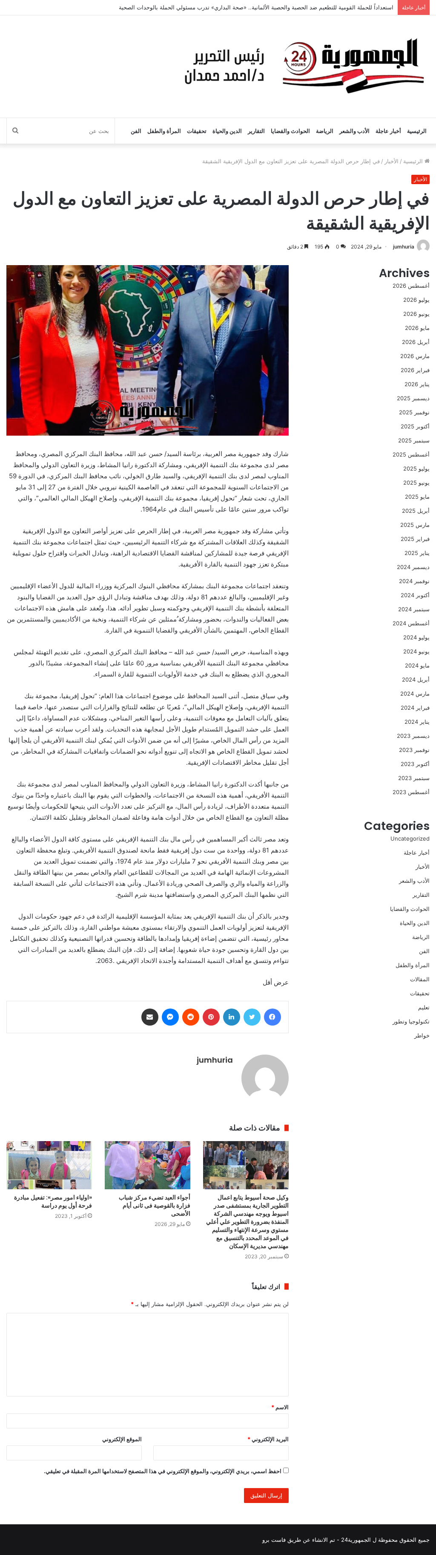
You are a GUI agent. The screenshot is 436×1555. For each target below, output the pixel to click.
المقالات (420, 979)
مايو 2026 (417, 327)
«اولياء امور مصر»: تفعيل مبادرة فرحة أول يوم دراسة (53, 1201)
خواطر (422, 1035)
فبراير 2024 (415, 707)
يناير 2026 (417, 384)
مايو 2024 (417, 665)
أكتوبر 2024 (415, 595)
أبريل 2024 (416, 679)
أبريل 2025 (416, 510)
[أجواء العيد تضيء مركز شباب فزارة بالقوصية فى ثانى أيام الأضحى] (147, 1165)
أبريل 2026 (416, 341)
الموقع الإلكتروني (122, 1439)
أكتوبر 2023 (415, 763)
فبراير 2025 (415, 538)
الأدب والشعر (354, 130)
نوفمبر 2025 (414, 412)
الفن (136, 130)
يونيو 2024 (416, 651)
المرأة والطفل (164, 130)
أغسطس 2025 (411, 454)
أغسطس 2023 (411, 792)
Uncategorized (410, 838)
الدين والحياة (227, 130)
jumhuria (403, 246)
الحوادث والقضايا (290, 130)
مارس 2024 (415, 693)
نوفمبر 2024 (414, 581)
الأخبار (391, 161)
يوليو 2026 (416, 299)
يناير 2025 (417, 552)
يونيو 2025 (416, 482)
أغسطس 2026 (411, 285)
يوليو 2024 (416, 637)
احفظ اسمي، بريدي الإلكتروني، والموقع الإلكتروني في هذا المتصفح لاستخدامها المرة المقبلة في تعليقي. (162, 1471)
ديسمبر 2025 (413, 398)
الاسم (280, 1407)
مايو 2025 (417, 496)
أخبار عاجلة (388, 130)
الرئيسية (417, 130)
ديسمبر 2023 (413, 735)
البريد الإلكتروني (268, 1439)
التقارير (256, 130)
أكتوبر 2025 (415, 426)
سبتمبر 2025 (414, 440)
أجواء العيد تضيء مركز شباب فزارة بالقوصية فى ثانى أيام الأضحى (154, 1205)
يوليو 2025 (416, 468)
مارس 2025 (415, 524)
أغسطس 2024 (411, 623)
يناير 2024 (417, 721)
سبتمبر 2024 (414, 609)
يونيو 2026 (416, 313)
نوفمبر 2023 (414, 749)
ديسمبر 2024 (413, 567)
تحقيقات (197, 130)
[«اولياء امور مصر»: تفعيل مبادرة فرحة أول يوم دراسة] (49, 1165)
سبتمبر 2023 (414, 778)
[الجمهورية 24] (302, 66)
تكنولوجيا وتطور (411, 1021)
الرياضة (324, 130)
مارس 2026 (415, 356)
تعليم (424, 1007)
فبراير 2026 (415, 370)
